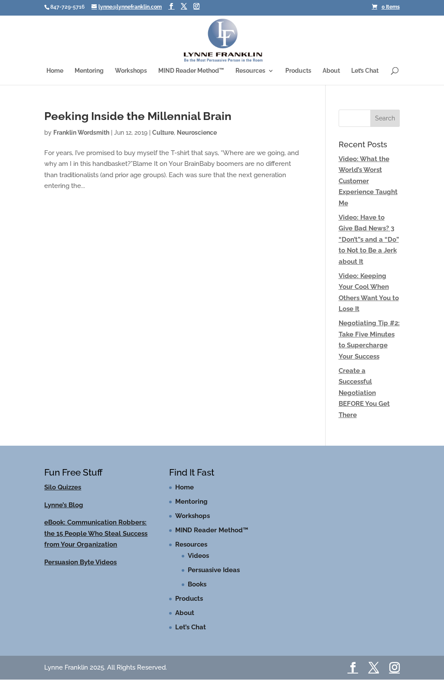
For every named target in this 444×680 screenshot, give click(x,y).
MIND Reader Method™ (191, 71)
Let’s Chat (365, 71)
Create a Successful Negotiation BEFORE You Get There (364, 393)
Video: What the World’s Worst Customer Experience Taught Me (368, 181)
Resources (250, 71)
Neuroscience (197, 132)
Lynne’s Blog (63, 505)
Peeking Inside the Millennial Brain (138, 116)
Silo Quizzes (62, 487)
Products (298, 71)
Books (197, 584)
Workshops (131, 71)
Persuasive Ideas (214, 570)
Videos (198, 556)
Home (54, 71)
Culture (163, 132)
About (331, 71)
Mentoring (89, 71)
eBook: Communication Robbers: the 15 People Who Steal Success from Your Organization (95, 533)
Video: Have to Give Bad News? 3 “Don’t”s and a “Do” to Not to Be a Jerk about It (369, 240)
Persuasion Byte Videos (80, 562)
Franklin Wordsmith (81, 132)
